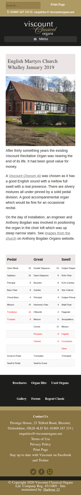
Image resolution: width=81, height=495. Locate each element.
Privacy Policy (40, 444)
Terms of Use (40, 438)
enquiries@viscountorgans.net (54, 11)
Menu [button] (43, 39)
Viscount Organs (40, 28)
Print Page (58, 4)
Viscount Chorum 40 (25, 176)
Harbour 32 (51, 489)
